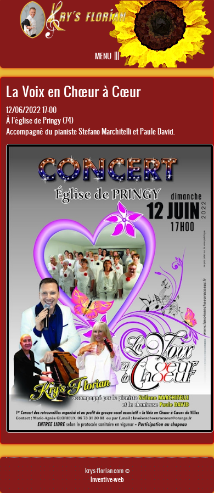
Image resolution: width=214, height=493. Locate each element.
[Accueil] (73, 35)
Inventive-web (107, 479)
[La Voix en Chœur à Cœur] (109, 429)
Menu (103, 56)
